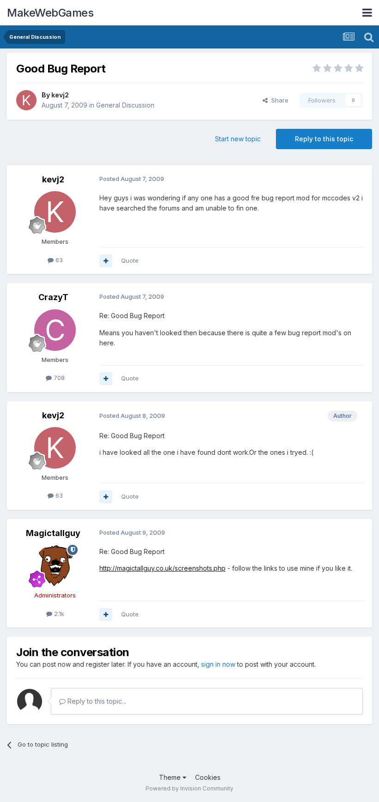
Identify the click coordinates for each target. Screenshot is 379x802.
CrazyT (53, 297)
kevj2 (60, 95)
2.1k (58, 613)
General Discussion (125, 105)
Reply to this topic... (96, 701)
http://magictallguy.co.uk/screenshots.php (162, 568)
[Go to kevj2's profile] (26, 100)
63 (58, 260)
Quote (130, 260)
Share (278, 100)
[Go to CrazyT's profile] (55, 330)
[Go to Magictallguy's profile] (55, 565)
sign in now (218, 664)
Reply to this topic (324, 139)
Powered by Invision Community (189, 788)
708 (58, 377)
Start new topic (238, 139)
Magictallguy (53, 533)
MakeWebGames (50, 12)
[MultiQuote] (105, 260)
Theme (171, 777)
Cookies (207, 777)
